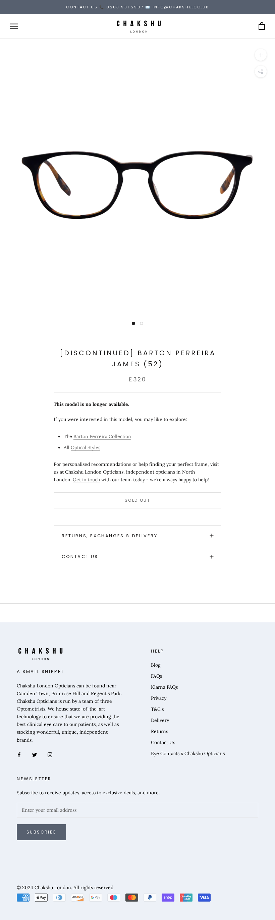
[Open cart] (262, 26)
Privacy (158, 698)
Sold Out (137, 500)
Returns (159, 731)
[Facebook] (19, 754)
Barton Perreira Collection (102, 436)
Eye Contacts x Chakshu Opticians (188, 753)
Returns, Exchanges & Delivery (109, 536)
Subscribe (41, 832)
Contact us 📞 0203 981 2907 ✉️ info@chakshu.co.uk (137, 7)
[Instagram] (50, 754)
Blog (156, 665)
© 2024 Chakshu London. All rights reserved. (65, 887)
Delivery (160, 720)
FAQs (156, 676)
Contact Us (80, 556)
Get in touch (86, 480)
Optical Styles (85, 447)
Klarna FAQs (164, 687)
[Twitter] (34, 754)
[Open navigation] (14, 26)
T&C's (157, 709)
